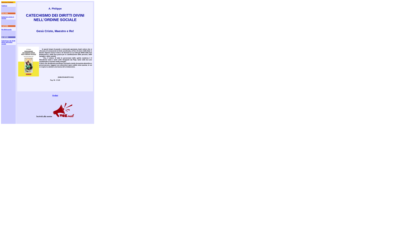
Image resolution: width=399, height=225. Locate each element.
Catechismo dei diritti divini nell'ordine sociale (8, 42)
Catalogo (4, 6)
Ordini (55, 95)
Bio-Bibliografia (6, 29)
